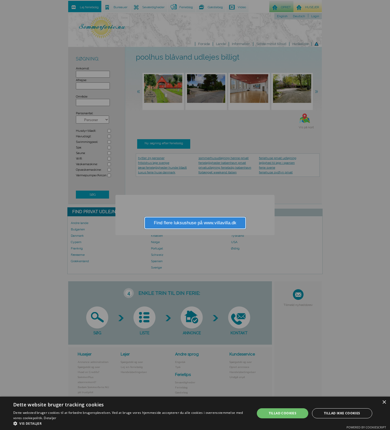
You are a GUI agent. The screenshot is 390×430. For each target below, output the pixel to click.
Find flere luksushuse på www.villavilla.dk (195, 222)
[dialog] (195, 413)
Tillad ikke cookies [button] (342, 413)
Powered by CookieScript (366, 427)
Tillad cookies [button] (283, 413)
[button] (130, 423)
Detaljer (50, 418)
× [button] (384, 402)
